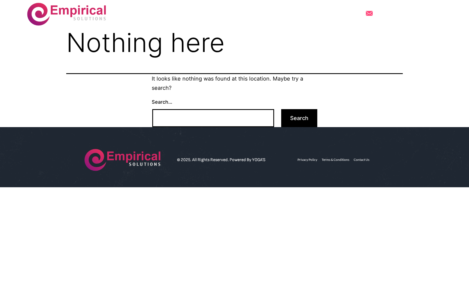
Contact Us (300, 14)
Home (162, 14)
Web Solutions (192, 14)
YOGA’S (258, 159)
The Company (265, 14)
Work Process (229, 14)
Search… (162, 102)
